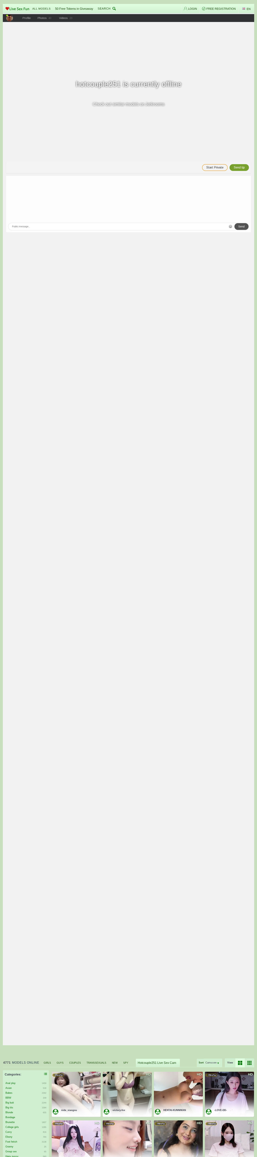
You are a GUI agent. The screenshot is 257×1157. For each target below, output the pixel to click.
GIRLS (47, 1062)
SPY (125, 1062)
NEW (115, 1062)
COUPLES (75, 1062)
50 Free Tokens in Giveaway (74, 8)
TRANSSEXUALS (96, 1062)
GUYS (60, 1062)
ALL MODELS (41, 8)
